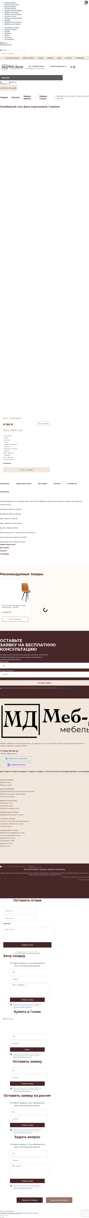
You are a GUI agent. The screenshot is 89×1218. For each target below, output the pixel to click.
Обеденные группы (9, 812)
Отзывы (7, 31)
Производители (69, 772)
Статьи (47, 772)
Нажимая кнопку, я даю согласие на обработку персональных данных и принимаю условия (39, 688)
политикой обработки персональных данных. (27, 953)
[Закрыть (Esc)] (1, 1215)
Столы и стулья (10, 16)
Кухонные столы (6, 803)
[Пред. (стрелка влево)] (1, 1217)
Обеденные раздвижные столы (12, 833)
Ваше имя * (4, 662)
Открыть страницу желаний (10, 1213)
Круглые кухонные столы (9, 808)
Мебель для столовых (12, 14)
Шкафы (7, 20)
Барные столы (5, 782)
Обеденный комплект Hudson (12, 815)
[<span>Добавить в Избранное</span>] (15, 593)
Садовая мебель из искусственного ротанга (17, 791)
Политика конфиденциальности (75, 877)
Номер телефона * (7, 671)
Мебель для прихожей (13, 18)
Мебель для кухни (11, 12)
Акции (6, 35)
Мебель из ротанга (7, 797)
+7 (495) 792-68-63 (37, 66)
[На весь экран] (5, 1215)
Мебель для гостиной (12, 22)
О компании (9, 39)
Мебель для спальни (12, 24)
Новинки (7, 33)
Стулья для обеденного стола (11, 824)
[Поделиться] (3, 1215)
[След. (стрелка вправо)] (3, 1217)
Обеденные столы (11, 4)
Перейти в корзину (29, 1200)
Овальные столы (6, 843)
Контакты (8, 37)
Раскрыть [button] (7, 463)
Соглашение (83, 880)
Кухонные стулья (6, 806)
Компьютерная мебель (13, 10)
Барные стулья (5, 785)
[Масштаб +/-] (7, 1215)
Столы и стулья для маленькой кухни (14, 821)
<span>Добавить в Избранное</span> (27, 583)
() (12, 88)
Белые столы (5, 846)
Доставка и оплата (11, 27)
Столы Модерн (6, 826)
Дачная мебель (10, 8)
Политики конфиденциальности (67, 688)
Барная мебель (10, 6)
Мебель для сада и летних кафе (12, 794)
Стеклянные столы (7, 841)
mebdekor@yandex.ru (58, 66)
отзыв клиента (13, 418)
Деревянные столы (7, 838)
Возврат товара (10, 29)
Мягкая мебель (10, 2)
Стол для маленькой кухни (10, 835)
